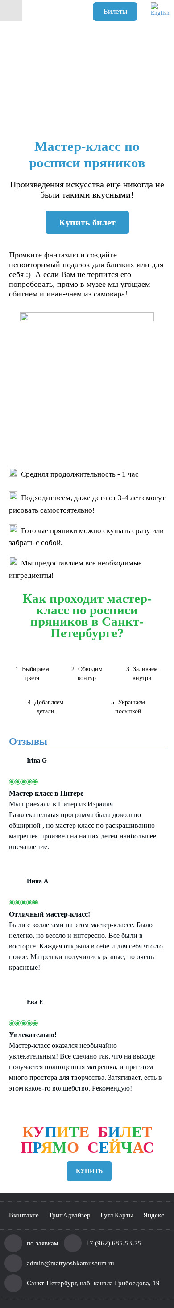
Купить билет (87, 222)
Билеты (115, 11)
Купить (89, 1171)
